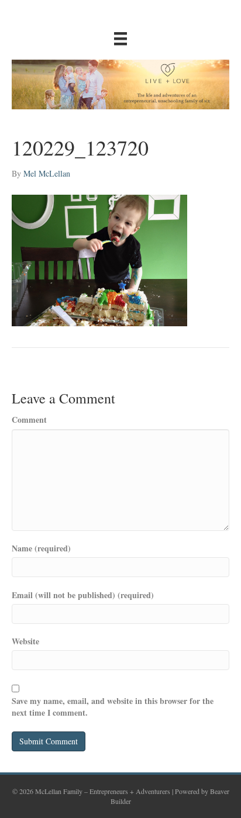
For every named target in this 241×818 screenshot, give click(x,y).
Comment (29, 420)
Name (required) (41, 548)
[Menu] (120, 38)
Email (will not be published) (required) (83, 595)
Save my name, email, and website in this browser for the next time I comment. (113, 707)
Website (25, 641)
